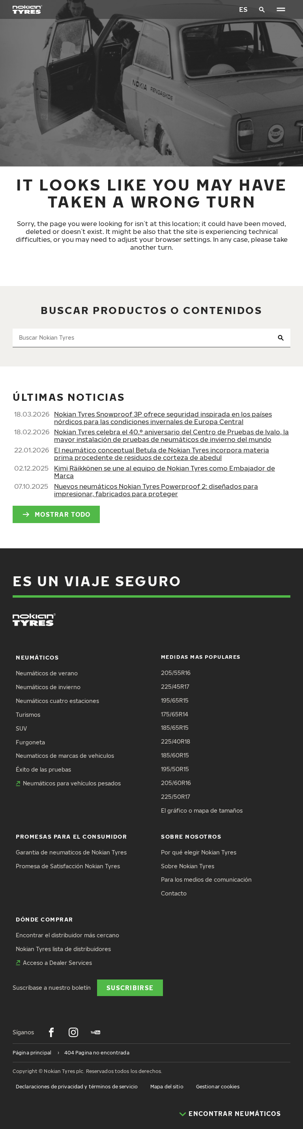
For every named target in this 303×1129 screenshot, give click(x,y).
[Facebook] (51, 1032)
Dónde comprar (44, 919)
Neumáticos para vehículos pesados (72, 783)
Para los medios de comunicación (206, 879)
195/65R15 (175, 700)
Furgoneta (30, 742)
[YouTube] (95, 1032)
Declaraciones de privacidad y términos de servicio (77, 1087)
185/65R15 (175, 727)
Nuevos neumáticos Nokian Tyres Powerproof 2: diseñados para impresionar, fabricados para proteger (156, 490)
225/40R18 (175, 741)
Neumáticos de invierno (48, 687)
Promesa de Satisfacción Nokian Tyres (68, 866)
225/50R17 (175, 796)
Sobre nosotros (191, 836)
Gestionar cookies (217, 1087)
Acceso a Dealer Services (57, 962)
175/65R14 (174, 714)
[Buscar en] (261, 9)
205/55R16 (176, 672)
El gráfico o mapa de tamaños (202, 810)
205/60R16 (176, 782)
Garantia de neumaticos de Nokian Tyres (71, 852)
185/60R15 (175, 755)
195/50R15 (175, 769)
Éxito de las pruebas (43, 769)
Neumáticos (37, 657)
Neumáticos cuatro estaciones (57, 700)
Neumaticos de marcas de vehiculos (65, 755)
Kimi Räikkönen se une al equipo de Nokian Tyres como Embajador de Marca (164, 472)
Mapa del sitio (166, 1087)
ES (243, 9)
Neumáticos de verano (47, 673)
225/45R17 (175, 686)
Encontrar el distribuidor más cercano (67, 935)
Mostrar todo (62, 514)
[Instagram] (73, 1032)
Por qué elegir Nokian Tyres (198, 852)
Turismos (28, 714)
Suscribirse (130, 987)
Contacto (174, 893)
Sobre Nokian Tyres (187, 866)
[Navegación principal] (280, 9)
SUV (21, 728)
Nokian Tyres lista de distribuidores (63, 949)
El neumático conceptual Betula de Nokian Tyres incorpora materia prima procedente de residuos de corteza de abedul (161, 454)
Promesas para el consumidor (71, 836)
